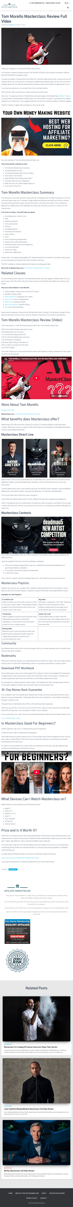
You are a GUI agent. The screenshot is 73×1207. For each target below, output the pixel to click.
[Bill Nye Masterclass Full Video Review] (36, 1142)
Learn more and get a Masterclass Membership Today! (20, 858)
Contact (43, 1198)
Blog (67, 3)
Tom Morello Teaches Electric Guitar (36, 268)
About (44, 1193)
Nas (6, 307)
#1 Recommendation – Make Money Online (44, 3)
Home (10, 1193)
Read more (60, 1052)
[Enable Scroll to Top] (69, 1203)
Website (4, 410)
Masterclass (13, 869)
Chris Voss (8, 299)
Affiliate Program (65, 96)
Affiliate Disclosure (57, 1193)
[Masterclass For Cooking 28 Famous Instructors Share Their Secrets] (36, 1018)
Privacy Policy (31, 1198)
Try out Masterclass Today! (10, 718)
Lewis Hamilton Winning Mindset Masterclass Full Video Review (29, 1109)
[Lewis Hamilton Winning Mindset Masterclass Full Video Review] (36, 1080)
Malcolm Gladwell (11, 304)
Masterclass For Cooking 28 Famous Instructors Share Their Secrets (30, 1047)
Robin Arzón (9, 302)
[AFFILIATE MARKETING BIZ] (9, 5)
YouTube (11, 410)
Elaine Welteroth (10, 297)
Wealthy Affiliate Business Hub (27, 1193)
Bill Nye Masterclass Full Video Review (19, 1171)
